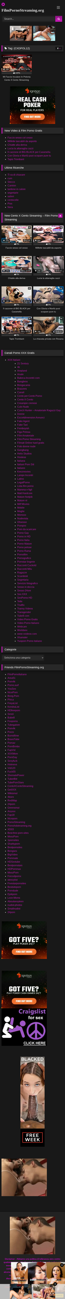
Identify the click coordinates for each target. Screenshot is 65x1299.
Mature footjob (24, 497)
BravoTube (13, 739)
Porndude (13, 890)
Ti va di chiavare (16, 174)
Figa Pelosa (23, 432)
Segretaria (22, 579)
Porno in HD (24, 536)
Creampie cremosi (27, 403)
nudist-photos (15, 905)
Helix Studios (24, 453)
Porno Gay (23, 533)
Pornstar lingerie (26, 561)
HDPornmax (14, 869)
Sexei (11, 714)
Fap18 (11, 815)
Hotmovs (12, 764)
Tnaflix (20, 605)
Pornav (11, 743)
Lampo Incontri (25, 475)
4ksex (11, 797)
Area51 (11, 678)
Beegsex (12, 851)
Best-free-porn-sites (18, 833)
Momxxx (21, 515)
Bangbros (22, 381)
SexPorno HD (24, 597)
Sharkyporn (14, 843)
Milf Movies (23, 504)
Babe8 (11, 717)
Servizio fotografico (27, 583)
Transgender (24, 612)
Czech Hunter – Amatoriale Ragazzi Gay (39, 410)
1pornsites (13, 840)
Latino (20, 479)
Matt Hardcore (24, 493)
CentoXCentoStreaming (20, 786)
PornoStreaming (16, 822)
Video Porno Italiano (28, 623)
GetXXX (12, 789)
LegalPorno (23, 482)
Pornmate (13, 858)
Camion (12, 185)
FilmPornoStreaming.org (23, 10)
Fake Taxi (22, 424)
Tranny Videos (25, 608)
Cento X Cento (25, 399)
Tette (19, 601)
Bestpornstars (15, 865)
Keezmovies (24, 471)
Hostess (21, 457)
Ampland (22, 370)
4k (18, 367)
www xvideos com (27, 634)
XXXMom (13, 753)
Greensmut (13, 807)
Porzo (11, 732)
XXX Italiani (14, 360)
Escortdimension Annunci (31, 417)
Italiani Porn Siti (25, 464)
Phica (11, 699)
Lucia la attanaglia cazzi (20, 148)
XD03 (11, 829)
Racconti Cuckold (26, 565)
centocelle (13, 200)
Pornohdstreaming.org (19, 825)
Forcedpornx (14, 876)
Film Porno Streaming (29, 439)
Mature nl (22, 500)
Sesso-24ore (24, 590)
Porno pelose (24, 547)
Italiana (21, 461)
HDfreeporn (14, 710)
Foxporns (13, 721)
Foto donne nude (26, 446)
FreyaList (13, 703)
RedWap (12, 800)
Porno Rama (24, 551)
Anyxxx (11, 811)
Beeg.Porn (13, 696)
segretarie (13, 192)
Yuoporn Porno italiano (29, 641)
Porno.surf (13, 685)
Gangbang (23, 450)
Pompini (21, 525)
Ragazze (22, 572)
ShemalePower (16, 775)
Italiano (21, 468)
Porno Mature (24, 543)
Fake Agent (23, 421)
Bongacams (23, 385)
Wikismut (12, 793)
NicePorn (13, 692)
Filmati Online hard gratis (30, 443)
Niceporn (12, 818)
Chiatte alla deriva (17, 145)
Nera (10, 207)
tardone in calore (17, 189)
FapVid (11, 750)
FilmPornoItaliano (17, 674)
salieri (11, 196)
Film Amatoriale (25, 435)
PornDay (12, 757)
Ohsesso (22, 522)
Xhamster (22, 637)
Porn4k (11, 681)
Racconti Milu (24, 569)
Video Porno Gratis (27, 619)
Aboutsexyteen (16, 901)
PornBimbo (14, 746)
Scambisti (22, 576)
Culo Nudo (23, 406)
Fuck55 (12, 771)
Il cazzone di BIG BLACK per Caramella (29, 152)
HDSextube (14, 861)
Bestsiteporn (14, 887)
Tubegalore (14, 725)
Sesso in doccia (25, 587)
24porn (11, 804)
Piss (10, 203)
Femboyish (23, 428)
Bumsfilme (13, 735)
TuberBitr (12, 779)
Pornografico (24, 558)
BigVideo (13, 854)
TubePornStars (16, 782)
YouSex (12, 688)
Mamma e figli (24, 489)
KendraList (13, 707)
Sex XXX (22, 594)
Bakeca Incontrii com (28, 378)
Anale (20, 374)
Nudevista (22, 518)
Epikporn (12, 894)
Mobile (20, 507)
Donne (20, 414)
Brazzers (22, 388)
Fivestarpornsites (17, 883)
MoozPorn (13, 836)
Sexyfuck (12, 761)
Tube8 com (23, 616)
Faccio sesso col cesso (20, 137)
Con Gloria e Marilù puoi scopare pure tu (29, 155)
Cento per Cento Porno (29, 396)
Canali (20, 392)
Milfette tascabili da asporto (22, 141)
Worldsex (22, 630)
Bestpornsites (15, 847)
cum (10, 178)
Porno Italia (23, 540)
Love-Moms (14, 898)
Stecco (11, 182)
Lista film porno (25, 486)
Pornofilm (22, 554)
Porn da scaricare (26, 529)
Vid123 (11, 768)
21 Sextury (23, 363)
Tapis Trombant (16, 159)
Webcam (22, 626)
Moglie (20, 511)
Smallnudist (14, 908)
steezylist (13, 880)
